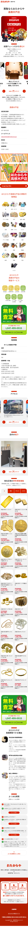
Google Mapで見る (6, 186)
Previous (3, 91)
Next (24, 91)
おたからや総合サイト (14, 913)
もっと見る (14, 812)
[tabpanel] (14, 74)
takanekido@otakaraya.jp (9, 137)
